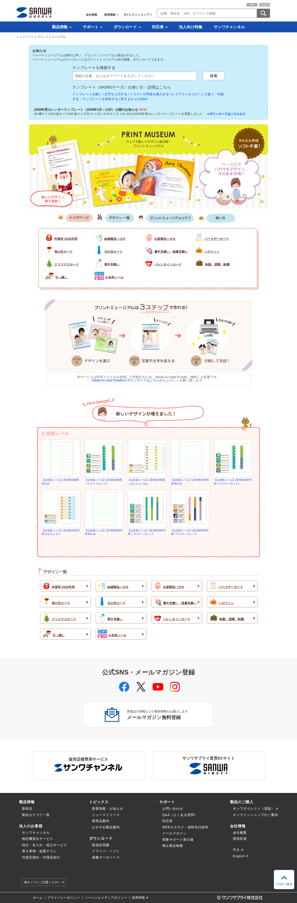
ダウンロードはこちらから (227, 113)
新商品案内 (100, 821)
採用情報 (109, 14)
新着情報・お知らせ (107, 808)
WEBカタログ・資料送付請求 (185, 827)
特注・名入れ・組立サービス (44, 845)
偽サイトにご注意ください (42, 882)
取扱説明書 (100, 845)
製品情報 (60, 27)
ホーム (38, 897)
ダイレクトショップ (136, 14)
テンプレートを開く (87, 94)
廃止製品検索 (172, 845)
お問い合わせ (172, 808)
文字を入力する (115, 94)
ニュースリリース (106, 815)
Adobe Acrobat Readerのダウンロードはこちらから (129, 380)
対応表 (158, 27)
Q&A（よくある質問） (180, 815)
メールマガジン (174, 833)
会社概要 (240, 832)
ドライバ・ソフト (106, 851)
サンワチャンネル (229, 27)
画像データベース (106, 857)
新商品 (27, 808)
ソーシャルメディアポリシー (106, 897)
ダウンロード (125, 27)
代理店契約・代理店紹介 (41, 857)
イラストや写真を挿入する (149, 94)
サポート (90, 27)
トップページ (25, 36)
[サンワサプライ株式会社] (34, 12)
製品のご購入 (242, 802)
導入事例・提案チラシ (39, 851)
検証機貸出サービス (37, 838)
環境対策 (240, 838)
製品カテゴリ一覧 (36, 815)
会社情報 (91, 14)
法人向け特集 (190, 27)
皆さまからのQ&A (134, 99)
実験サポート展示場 (178, 839)
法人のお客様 (31, 826)
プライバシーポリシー (63, 897)
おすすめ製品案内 (106, 827)
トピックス (99, 802)
